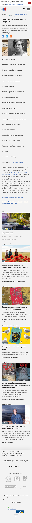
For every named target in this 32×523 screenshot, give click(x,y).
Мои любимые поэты (7, 404)
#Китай (17, 319)
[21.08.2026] (16, 287)
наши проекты (14, 455)
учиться (22, 453)
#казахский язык (12, 281)
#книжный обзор (20, 399)
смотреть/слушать (15, 453)
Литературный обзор (7, 244)
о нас (21, 455)
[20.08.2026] (16, 327)
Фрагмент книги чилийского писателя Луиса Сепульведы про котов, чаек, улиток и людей (15, 353)
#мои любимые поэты (7, 442)
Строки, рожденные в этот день (20, 15)
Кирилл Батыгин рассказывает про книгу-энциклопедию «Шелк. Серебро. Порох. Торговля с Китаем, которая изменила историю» (16, 314)
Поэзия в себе (7, 233)
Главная (4, 202)
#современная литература (8, 319)
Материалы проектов (15, 202)
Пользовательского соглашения (14, 4)
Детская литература (7, 325)
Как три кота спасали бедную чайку (14, 348)
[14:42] (16, 213)
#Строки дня (19, 197)
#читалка (4, 357)
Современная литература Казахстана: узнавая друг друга (14, 266)
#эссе (14, 239)
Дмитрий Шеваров (17, 162)
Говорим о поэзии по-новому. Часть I (12, 236)
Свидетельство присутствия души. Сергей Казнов (13, 427)
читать (19, 452)
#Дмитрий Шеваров (8, 197)
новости (12, 452)
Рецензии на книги (6, 286)
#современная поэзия (7, 239)
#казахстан (5, 281)
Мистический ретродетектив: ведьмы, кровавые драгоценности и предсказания (16, 385)
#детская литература (12, 357)
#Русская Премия (21, 281)
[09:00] (16, 245)
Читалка (16, 325)
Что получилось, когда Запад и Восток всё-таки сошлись (14, 308)
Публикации (5, 211)
